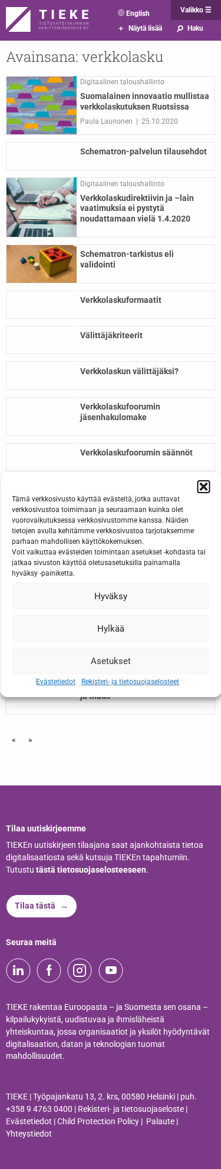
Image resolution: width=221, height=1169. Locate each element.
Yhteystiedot (29, 1134)
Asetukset (111, 660)
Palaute (160, 1122)
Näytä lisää (140, 28)
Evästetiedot (55, 682)
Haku (189, 28)
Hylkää (110, 628)
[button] (203, 487)
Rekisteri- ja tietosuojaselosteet (130, 682)
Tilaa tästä (35, 906)
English (138, 13)
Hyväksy (110, 595)
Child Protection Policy (98, 1122)
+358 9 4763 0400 (39, 1109)
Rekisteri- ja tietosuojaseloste (131, 1109)
